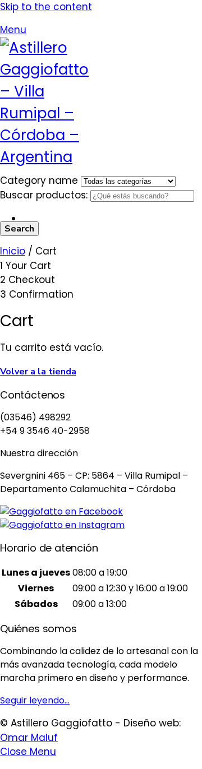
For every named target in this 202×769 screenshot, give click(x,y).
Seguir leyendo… (35, 700)
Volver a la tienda (38, 371)
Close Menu (28, 751)
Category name (40, 180)
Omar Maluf (29, 737)
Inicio (12, 251)
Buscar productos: (45, 195)
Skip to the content (46, 6)
